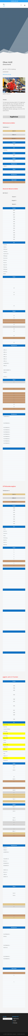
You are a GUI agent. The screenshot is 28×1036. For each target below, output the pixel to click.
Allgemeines (16, 1018)
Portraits (15, 1023)
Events (14, 1020)
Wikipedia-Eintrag (7, 74)
